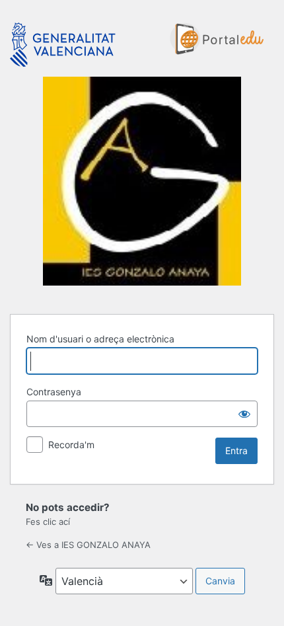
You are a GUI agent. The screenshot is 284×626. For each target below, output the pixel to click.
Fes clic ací (48, 521)
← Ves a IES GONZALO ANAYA (88, 544)
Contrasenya (53, 391)
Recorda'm (71, 444)
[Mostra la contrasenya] (244, 414)
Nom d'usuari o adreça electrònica (100, 338)
